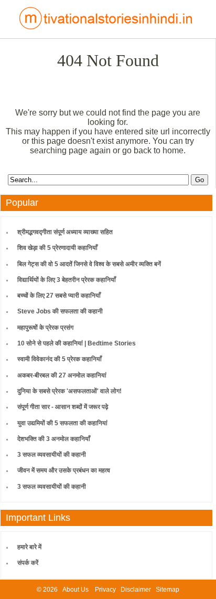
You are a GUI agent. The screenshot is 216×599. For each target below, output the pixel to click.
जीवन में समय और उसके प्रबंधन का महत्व (63, 470)
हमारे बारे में (29, 547)
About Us (75, 589)
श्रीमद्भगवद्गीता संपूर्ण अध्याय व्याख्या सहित (65, 232)
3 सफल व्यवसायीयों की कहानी (51, 454)
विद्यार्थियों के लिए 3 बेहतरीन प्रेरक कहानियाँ (66, 279)
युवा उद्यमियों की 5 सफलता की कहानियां (62, 423)
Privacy (105, 589)
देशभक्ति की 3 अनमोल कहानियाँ (53, 439)
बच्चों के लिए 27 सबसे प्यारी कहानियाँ (59, 295)
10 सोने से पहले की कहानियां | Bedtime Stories (76, 343)
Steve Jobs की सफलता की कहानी (60, 311)
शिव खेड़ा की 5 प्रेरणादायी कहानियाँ (57, 247)
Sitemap (167, 589)
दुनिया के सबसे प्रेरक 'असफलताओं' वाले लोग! (69, 391)
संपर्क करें (27, 562)
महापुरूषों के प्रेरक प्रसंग (45, 327)
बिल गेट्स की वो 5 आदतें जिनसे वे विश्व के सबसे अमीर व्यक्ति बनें (89, 264)
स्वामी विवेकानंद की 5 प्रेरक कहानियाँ (59, 359)
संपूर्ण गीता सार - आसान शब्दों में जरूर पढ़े (62, 407)
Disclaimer (136, 589)
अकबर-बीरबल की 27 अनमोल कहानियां (61, 375)
